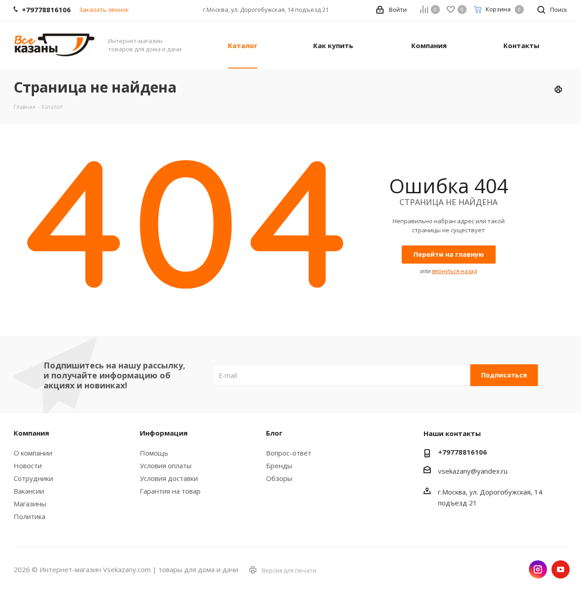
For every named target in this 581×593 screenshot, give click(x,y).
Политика (29, 516)
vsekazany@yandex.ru (472, 470)
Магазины (30, 503)
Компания (31, 432)
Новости (28, 465)
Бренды (279, 465)
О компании (33, 452)
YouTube (560, 569)
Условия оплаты (166, 465)
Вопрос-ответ (288, 452)
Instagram (538, 569)
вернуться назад (454, 271)
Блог (274, 432)
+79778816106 (462, 451)
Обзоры (279, 478)
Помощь (154, 452)
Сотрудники (33, 478)
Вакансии (29, 490)
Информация (163, 432)
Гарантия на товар (170, 490)
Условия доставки (169, 478)
